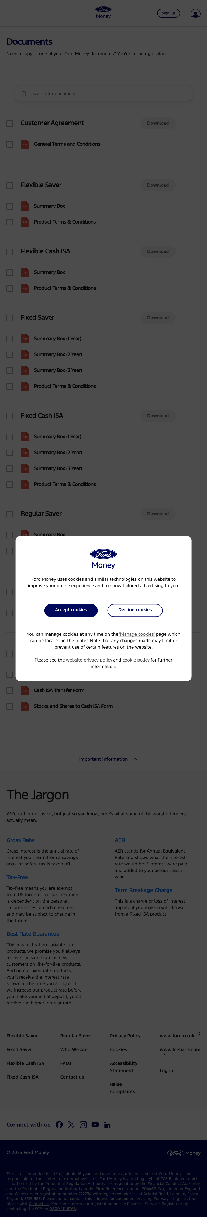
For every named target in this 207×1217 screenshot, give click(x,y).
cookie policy (136, 660)
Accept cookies (71, 610)
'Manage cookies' (137, 634)
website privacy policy (89, 660)
